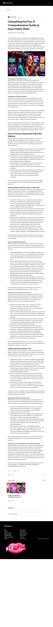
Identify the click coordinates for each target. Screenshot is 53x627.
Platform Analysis (8, 532)
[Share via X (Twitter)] (11, 470)
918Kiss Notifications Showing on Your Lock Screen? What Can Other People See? (15, 496)
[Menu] (49, 3)
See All (43, 480)
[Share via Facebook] (8, 470)
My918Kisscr (9, 3)
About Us (6, 531)
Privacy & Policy (23, 538)
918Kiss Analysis (7, 534)
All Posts (8, 9)
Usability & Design (23, 532)
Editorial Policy (23, 535)
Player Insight (22, 529)
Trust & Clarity (22, 531)
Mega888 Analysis (8, 535)
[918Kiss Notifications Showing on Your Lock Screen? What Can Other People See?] (16, 488)
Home (5, 529)
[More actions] (44, 17)
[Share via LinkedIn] (14, 470)
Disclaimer (22, 537)
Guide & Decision (23, 534)
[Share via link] (18, 470)
